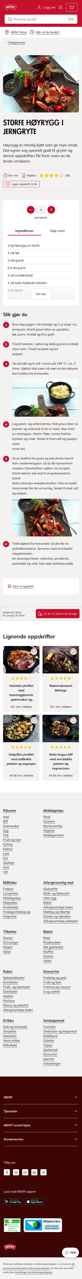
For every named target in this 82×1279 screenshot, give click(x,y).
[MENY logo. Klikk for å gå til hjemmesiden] (11, 7)
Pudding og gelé (54, 978)
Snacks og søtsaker (57, 916)
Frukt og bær (12, 840)
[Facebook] (7, 1172)
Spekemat (50, 1050)
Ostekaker (10, 991)
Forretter (49, 1027)
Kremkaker (10, 982)
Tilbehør (10, 931)
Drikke (8, 1020)
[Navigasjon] (60, 7)
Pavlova (9, 1001)
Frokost (8, 889)
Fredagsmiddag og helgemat (16, 914)
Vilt (5, 872)
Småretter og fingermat (60, 1031)
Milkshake (10, 1045)
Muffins (48, 952)
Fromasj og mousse (57, 987)
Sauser (8, 938)
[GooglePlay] (13, 1201)
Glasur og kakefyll (15, 1005)
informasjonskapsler (39, 1268)
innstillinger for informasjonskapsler (33, 1272)
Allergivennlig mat (58, 882)
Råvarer (9, 810)
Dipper (8, 947)
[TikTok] (43, 1172)
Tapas (47, 1045)
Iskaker (8, 996)
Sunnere (49, 821)
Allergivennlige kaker (58, 907)
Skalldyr (9, 863)
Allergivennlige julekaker (60, 921)
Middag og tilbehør (56, 912)
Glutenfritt (50, 889)
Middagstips (53, 810)
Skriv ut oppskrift (23, 586)
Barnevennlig (52, 826)
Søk (71, 19)
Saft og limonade (15, 1027)
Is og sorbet (51, 991)
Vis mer (41, 294)
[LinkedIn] (34, 1172)
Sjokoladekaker (14, 978)
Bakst (47, 902)
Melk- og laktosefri (56, 893)
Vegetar (49, 830)
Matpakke (10, 902)
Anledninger (52, 1063)
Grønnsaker (11, 826)
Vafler (47, 961)
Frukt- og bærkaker (16, 987)
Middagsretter (53, 835)
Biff (5, 821)
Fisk (6, 835)
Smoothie (9, 1031)
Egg (6, 830)
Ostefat (48, 1040)
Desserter (51, 971)
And (6, 817)
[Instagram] (16, 1172)
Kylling (8, 844)
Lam (6, 853)
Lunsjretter (10, 893)
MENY (8, 1097)
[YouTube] (25, 1172)
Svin (6, 867)
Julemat (48, 1059)
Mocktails (10, 1036)
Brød (46, 938)
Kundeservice (13, 1139)
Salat (7, 952)
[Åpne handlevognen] (71, 7)
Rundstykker (52, 942)
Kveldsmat (10, 907)
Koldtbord (50, 1036)
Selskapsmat (53, 1020)
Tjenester (10, 1111)
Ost (5, 858)
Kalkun (8, 849)
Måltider (10, 882)
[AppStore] (34, 1201)
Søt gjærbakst (53, 947)
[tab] (24, 231)
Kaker (8, 971)
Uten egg (49, 898)
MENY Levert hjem (17, 1125)
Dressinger (10, 942)
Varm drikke (11, 1040)
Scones (48, 956)
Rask (46, 817)
